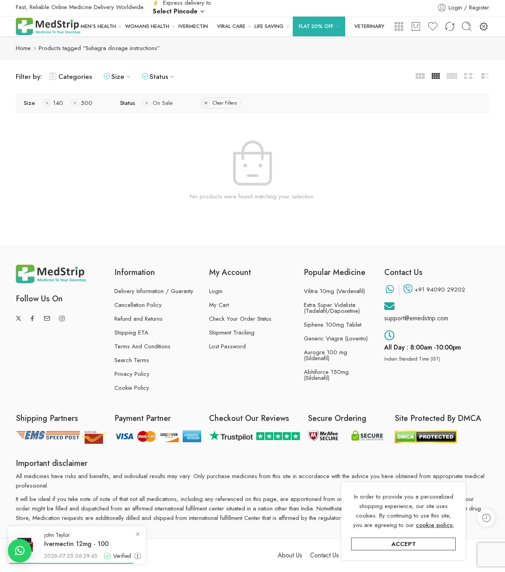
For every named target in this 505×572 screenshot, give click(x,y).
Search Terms (131, 360)
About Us (290, 555)
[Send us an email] (46, 318)
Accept (403, 544)
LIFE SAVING (269, 26)
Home (23, 48)
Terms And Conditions (142, 346)
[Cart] (415, 26)
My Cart (219, 305)
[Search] (466, 26)
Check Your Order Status (240, 318)
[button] (20, 551)
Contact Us (324, 555)
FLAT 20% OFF (316, 26)
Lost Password (227, 346)
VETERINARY (369, 26)
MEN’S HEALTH (98, 26)
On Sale (163, 103)
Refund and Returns (138, 318)
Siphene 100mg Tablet (332, 325)
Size (117, 76)
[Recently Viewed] (486, 518)
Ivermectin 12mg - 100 (76, 544)
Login (216, 291)
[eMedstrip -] (48, 26)
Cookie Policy (131, 387)
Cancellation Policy (138, 305)
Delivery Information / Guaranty (153, 291)
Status (159, 76)
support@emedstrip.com (416, 318)
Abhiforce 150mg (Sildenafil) (326, 375)
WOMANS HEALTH (147, 26)
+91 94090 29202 (440, 289)
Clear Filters (225, 103)
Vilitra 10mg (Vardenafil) (334, 291)
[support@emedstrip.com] (389, 306)
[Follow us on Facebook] (32, 318)
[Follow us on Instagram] (61, 318)
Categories (75, 76)
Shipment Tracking (231, 332)
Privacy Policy (132, 374)
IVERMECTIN (193, 26)
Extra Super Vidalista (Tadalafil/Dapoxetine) (332, 308)
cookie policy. (435, 525)
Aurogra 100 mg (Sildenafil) (325, 355)
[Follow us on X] (18, 318)
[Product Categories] (398, 26)
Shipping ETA (131, 332)
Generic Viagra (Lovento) (336, 339)
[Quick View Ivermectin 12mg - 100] (138, 556)
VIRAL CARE (231, 26)
